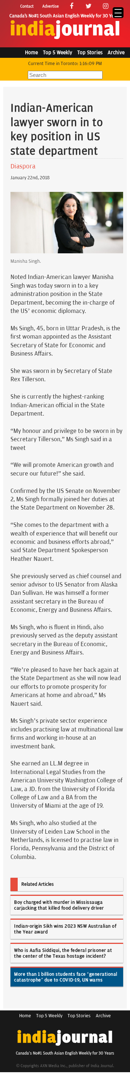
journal (65, 29)
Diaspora (22, 166)
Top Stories (90, 53)
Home (31, 53)
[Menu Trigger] (118, 12)
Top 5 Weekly (57, 53)
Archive (116, 53)
